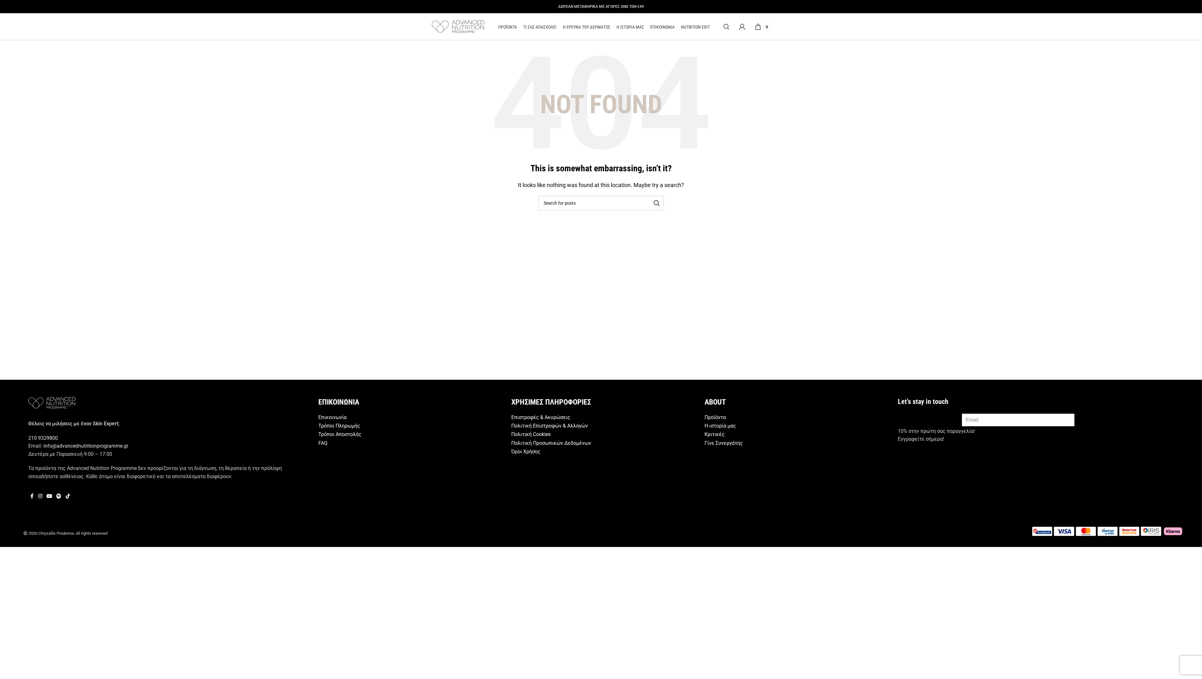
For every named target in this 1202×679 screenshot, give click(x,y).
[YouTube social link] (49, 496)
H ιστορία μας (720, 426)
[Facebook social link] (32, 496)
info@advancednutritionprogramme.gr (85, 446)
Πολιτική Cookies (531, 434)
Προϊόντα (715, 417)
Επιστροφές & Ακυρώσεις (540, 417)
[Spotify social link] (58, 496)
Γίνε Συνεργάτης (724, 443)
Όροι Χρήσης (526, 452)
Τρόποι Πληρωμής (339, 426)
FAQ (322, 443)
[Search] (726, 26)
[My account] (742, 26)
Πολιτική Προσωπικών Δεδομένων (551, 443)
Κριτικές (715, 434)
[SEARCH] (657, 203)
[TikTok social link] (67, 496)
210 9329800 (43, 438)
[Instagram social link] (40, 496)
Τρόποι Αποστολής (339, 434)
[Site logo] (458, 26)
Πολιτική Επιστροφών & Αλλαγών (549, 426)
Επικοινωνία (332, 417)
